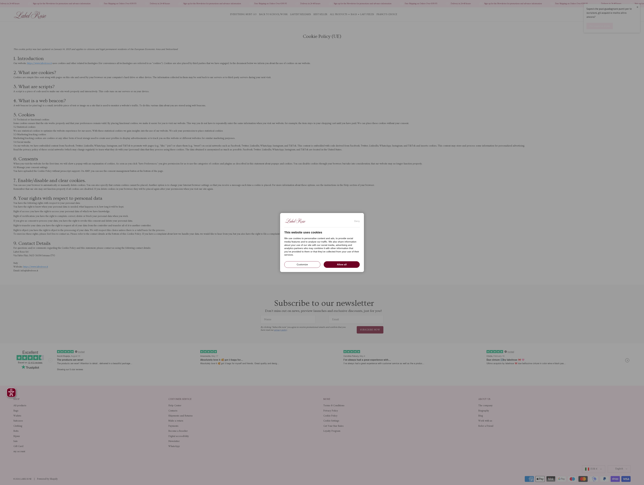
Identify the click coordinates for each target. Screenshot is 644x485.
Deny (357, 221)
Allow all (342, 264)
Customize (302, 264)
